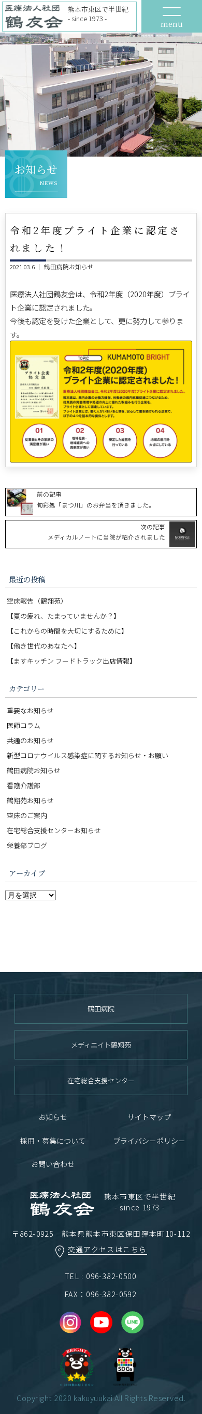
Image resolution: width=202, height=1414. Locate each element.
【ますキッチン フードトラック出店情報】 (71, 661)
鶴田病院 (101, 1008)
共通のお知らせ (30, 740)
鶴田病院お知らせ (69, 267)
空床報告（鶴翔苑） (37, 601)
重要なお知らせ (30, 710)
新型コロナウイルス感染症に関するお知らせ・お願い (87, 755)
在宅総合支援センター (101, 1080)
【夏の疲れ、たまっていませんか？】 (63, 616)
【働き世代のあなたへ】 (44, 646)
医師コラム (23, 725)
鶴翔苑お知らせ (30, 800)
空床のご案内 (27, 815)
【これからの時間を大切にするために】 (67, 631)
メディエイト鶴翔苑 (101, 1045)
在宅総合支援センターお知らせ (54, 830)
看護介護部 (23, 785)
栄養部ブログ (27, 845)
